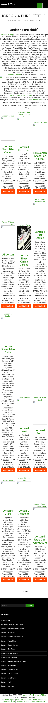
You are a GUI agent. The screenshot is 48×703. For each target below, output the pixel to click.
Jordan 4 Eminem (34, 100)
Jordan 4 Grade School (9, 674)
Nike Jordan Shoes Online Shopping (30, 700)
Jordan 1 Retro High (8, 641)
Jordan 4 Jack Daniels (40, 235)
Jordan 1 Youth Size (8, 633)
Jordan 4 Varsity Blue (8, 678)
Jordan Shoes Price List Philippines (13, 661)
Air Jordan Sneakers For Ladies (12, 624)
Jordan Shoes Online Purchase (12, 637)
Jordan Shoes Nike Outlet (8, 149)
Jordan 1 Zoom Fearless (9, 645)
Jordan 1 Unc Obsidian (9, 670)
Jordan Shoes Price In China (20, 95)
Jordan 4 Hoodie (14, 75)
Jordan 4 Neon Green (9, 657)
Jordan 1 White (8, 4)
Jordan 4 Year (8, 480)
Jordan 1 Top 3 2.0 (8, 649)
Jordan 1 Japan (22, 702)
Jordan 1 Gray (24, 225)
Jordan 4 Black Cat (37, 702)
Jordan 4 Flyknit (8, 700)
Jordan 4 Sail (5, 620)
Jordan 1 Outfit (24, 398)
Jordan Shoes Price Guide (8, 349)
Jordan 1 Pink (8, 116)
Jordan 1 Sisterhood (8, 666)
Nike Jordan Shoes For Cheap (40, 156)
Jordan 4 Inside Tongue (9, 653)
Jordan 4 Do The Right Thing (34, 695)
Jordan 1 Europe (40, 123)
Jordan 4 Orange (14, 20)
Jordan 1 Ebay (34, 20)
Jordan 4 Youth (9, 702)
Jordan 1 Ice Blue (7, 686)
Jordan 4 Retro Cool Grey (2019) (40, 539)
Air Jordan (8, 254)
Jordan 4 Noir (6, 682)
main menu (45, 5)
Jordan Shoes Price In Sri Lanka (12, 629)
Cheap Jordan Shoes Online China (24, 114)
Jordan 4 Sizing (6, 35)
